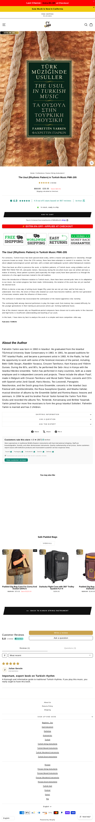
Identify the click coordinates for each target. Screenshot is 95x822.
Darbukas (47, 731)
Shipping (39, 191)
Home (32, 173)
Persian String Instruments (47, 769)
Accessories (47, 735)
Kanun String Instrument (55, 173)
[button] (44, 183)
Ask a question (47, 419)
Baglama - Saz (47, 722)
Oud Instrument (47, 727)
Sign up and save (47, 717)
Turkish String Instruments (47, 744)
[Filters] (4, 655)
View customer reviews (16, 460)
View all (47, 543)
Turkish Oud (47, 786)
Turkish (47, 739)
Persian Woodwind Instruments (47, 777)
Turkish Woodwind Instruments (47, 752)
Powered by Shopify (47, 820)
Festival (47, 790)
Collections (40, 173)
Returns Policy (47, 706)
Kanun (47, 794)
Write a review (61, 633)
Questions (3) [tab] (70, 648)
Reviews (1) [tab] (25, 648)
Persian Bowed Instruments (47, 773)
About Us (47, 702)
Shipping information (47, 414)
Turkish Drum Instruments (47, 756)
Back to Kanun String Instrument (49, 611)
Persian (47, 765)
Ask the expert (47, 424)
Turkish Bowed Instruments (47, 748)
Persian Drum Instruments (47, 782)
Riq (47, 799)
